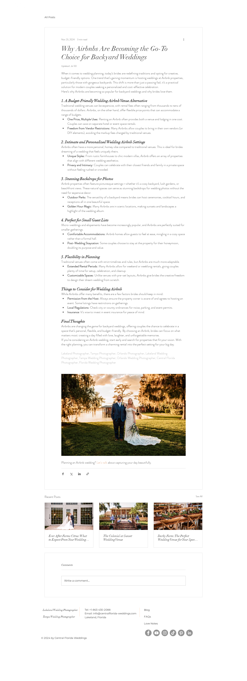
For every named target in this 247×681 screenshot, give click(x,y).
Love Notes (151, 623)
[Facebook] (148, 633)
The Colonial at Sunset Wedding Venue (117, 537)
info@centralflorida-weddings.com (114, 613)
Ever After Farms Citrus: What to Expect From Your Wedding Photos (68, 537)
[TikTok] (173, 633)
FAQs (147, 616)
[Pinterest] (181, 633)
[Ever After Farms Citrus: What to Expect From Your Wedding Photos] (69, 516)
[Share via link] (87, 473)
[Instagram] (164, 633)
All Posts (50, 17)
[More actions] (184, 39)
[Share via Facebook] (63, 473)
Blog (147, 609)
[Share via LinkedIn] (79, 473)
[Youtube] (156, 633)
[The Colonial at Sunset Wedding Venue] (123, 516)
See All (199, 496)
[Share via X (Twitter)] (71, 473)
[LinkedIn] (189, 633)
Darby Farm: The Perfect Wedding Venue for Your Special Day (178, 537)
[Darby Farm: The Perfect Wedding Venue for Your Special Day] (178, 516)
